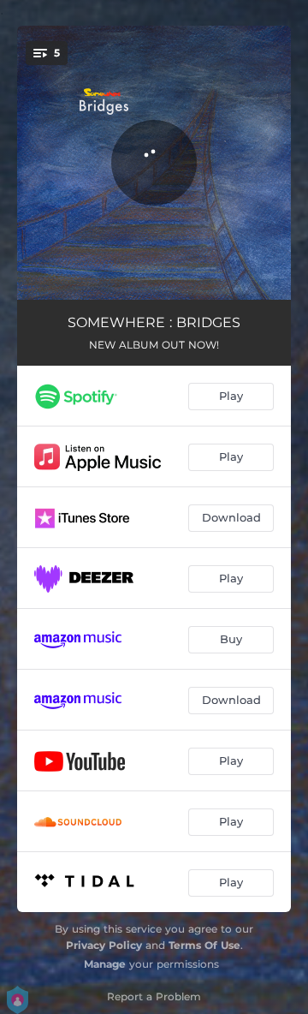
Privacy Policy (104, 945)
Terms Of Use (204, 945)
